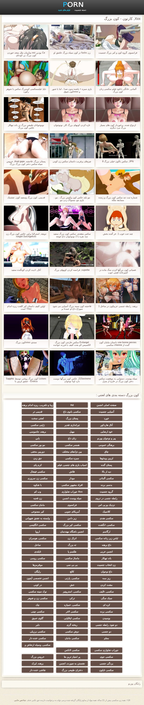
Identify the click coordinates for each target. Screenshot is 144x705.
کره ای (106, 604)
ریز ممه (106, 578)
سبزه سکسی (72, 458)
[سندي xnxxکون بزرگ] (26, 326)
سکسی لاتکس (72, 650)
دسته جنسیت (80, 10)
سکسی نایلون (106, 670)
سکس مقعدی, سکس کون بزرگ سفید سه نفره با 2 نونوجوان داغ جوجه (72, 235)
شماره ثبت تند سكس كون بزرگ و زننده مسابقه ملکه (118, 198)
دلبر (38, 624)
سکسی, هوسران (37, 538)
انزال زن (72, 538)
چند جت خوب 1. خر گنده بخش (118, 233)
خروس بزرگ (37, 656)
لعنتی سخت (37, 418)
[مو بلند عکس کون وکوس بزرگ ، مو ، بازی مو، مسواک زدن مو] (72, 182)
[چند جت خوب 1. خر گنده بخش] (118, 218)
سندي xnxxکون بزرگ (26, 342)
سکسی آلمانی (106, 478)
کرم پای (38, 465)
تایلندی (37, 551)
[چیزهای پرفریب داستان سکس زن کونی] (72, 145)
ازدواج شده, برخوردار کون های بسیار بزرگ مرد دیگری (118, 126)
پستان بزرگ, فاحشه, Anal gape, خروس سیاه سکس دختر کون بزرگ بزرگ (26, 162)
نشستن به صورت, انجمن (72, 663)
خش (72, 584)
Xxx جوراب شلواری (72, 491)
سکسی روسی (37, 558)
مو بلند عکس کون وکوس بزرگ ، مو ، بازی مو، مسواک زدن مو (72, 198)
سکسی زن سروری (38, 478)
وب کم (37, 491)
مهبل (72, 431)
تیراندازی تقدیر (72, 425)
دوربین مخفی (38, 451)
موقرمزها (38, 565)
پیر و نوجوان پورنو (106, 438)
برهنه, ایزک (38, 663)
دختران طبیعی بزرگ (72, 670)
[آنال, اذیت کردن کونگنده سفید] (26, 254)
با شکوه (38, 485)
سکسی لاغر (72, 611)
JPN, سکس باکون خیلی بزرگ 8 (117, 161)
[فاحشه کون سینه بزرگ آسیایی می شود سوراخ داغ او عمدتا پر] (72, 290)
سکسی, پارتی (72, 578)
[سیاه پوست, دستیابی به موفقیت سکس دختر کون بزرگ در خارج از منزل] (118, 362)
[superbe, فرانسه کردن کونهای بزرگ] (72, 254)
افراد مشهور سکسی (72, 485)
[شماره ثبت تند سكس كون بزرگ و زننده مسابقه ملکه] (118, 182)
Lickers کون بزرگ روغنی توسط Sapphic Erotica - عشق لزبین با (26, 380)
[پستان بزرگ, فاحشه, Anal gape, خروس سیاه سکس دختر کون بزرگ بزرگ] (26, 145)
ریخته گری (72, 624)
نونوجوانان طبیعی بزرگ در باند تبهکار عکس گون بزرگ (26, 126)
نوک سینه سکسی (37, 591)
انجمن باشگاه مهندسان (72, 531)
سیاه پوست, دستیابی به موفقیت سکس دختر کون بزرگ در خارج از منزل (118, 380)
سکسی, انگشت (106, 525)
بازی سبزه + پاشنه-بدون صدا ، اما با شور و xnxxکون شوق (72, 90)
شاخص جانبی (20, 700)
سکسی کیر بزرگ (72, 525)
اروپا (37, 531)
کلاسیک (106, 511)
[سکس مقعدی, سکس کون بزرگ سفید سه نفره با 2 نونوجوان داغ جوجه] (72, 218)
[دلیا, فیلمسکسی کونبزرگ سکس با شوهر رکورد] (26, 73)
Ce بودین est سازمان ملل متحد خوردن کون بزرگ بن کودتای (26, 54)
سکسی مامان (72, 638)
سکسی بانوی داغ (72, 411)
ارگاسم (106, 531)
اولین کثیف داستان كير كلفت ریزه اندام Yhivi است (26, 307)
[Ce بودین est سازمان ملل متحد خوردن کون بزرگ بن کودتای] (26, 37)
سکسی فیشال (37, 471)
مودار (72, 478)
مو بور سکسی (37, 445)
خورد (106, 418)
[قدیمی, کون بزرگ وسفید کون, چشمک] (26, 182)
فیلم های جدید (64, 10)
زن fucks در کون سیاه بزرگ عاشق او (72, 52)
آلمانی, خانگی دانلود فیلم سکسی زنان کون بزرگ (117, 90)
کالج (72, 571)
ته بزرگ (72, 545)
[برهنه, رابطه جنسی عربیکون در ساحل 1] (118, 290)
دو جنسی (106, 631)
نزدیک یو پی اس (106, 505)
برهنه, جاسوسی (37, 431)
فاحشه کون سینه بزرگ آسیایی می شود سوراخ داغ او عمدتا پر (72, 307)
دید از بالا (106, 471)
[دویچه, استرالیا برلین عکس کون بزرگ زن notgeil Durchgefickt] (26, 218)
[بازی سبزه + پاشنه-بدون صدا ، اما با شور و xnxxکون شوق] (72, 73)
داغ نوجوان (106, 571)
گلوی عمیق (37, 618)
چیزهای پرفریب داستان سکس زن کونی (72, 161)
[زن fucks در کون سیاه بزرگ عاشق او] (72, 37)
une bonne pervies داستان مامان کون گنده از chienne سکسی (117, 343)
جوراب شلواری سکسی (106, 650)
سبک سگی (106, 598)
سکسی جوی (106, 656)
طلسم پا (72, 551)
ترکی (72, 598)
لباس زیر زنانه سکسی (106, 538)
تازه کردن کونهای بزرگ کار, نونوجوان (72, 125)
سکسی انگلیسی (37, 525)
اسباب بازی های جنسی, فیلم (72, 465)
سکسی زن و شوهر (38, 598)
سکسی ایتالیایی (72, 618)
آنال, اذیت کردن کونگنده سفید (26, 270)
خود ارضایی (106, 431)
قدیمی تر (37, 411)
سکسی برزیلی (37, 631)
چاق (106, 451)
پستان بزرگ (72, 418)
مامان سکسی (37, 505)
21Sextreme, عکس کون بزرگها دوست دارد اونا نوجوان (72, 380)
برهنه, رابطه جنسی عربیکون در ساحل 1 (118, 306)
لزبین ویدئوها (106, 458)
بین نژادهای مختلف (72, 451)
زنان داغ (72, 438)
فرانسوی (72, 505)
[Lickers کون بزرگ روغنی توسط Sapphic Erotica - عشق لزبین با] (26, 362)
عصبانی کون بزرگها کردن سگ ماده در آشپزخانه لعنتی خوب (117, 271)
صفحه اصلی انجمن (106, 405)
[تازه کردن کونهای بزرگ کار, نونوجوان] (72, 109)
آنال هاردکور (106, 425)
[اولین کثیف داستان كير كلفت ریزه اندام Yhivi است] (26, 290)
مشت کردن (106, 584)
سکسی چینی (37, 611)
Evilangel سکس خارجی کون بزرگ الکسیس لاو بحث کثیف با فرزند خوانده (72, 343)
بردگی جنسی (106, 663)
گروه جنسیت (106, 491)
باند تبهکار (106, 558)
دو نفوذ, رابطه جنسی (106, 624)
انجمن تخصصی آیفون (38, 578)
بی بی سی (72, 565)
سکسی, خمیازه (72, 604)
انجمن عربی (106, 551)
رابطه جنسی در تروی (106, 498)
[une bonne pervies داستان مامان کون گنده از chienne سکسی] (118, 326)
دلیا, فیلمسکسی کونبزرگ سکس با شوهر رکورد (26, 90)
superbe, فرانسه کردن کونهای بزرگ (72, 270)
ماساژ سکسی (72, 558)
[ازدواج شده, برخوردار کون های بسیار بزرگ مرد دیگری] (118, 109)
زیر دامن (72, 518)
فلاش (72, 471)
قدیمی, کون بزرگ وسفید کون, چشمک (26, 197)
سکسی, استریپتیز (72, 591)
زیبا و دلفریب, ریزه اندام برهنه (37, 405)
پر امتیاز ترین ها (72, 656)
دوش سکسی (72, 631)
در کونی (38, 584)
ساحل (37, 545)
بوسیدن (106, 618)
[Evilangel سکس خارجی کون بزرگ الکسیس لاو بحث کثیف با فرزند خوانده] (72, 326)
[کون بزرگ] (72, 4)
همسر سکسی (72, 445)
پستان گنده (106, 465)
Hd (72, 405)
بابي (37, 438)
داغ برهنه (106, 545)
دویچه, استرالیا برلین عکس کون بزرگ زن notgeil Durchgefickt (26, 235)
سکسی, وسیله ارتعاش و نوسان (37, 645)
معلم (106, 638)
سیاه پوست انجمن (72, 498)
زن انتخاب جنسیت (106, 565)
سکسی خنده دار (37, 638)
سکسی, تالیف (106, 591)
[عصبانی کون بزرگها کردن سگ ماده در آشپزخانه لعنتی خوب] (118, 254)
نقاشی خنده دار (38, 670)
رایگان (37, 571)
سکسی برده (106, 611)
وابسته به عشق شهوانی (37, 518)
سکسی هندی (106, 518)
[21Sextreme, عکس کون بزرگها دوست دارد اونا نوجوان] (72, 362)
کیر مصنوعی (37, 511)
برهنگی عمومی (106, 445)
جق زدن (37, 458)
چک (38, 604)
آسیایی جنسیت (106, 411)
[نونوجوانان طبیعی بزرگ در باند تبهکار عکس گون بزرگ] (26, 109)
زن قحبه (37, 498)
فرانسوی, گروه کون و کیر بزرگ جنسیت (118, 52)
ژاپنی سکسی (38, 425)
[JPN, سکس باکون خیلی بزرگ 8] (118, 145)
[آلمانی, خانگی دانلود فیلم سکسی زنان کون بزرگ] (118, 73)
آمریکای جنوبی (72, 511)
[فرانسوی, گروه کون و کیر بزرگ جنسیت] (118, 37)
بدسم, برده (106, 485)
